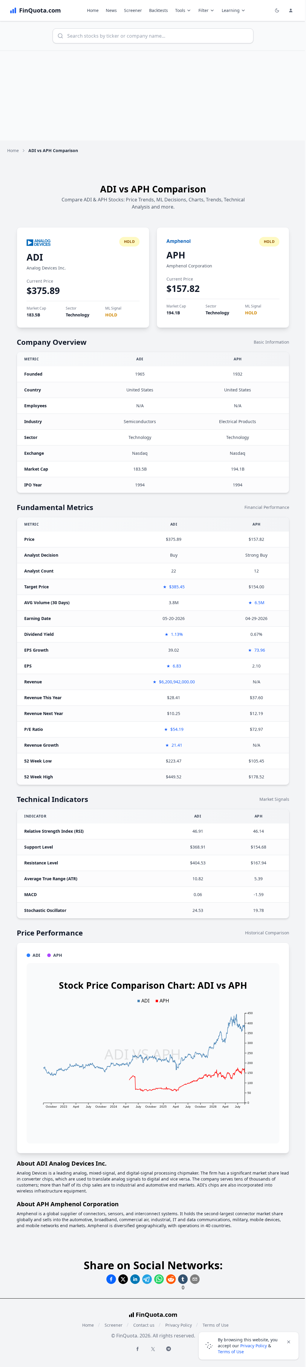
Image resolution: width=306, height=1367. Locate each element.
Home (93, 10)
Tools (180, 10)
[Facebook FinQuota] (137, 1349)
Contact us (143, 1325)
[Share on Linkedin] (135, 1279)
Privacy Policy (178, 1325)
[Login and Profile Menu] (290, 10)
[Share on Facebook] (111, 1279)
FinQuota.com (157, 1315)
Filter (203, 10)
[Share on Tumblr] (183, 1279)
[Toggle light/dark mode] (277, 10)
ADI (35, 257)
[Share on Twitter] (123, 1279)
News (111, 10)
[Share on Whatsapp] (159, 1279)
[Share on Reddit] (171, 1279)
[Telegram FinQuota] (169, 1349)
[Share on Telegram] (147, 1279)
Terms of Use (231, 1351)
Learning (231, 10)
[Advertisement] (153, 95)
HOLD (111, 315)
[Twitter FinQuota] (153, 1349)
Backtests (158, 10)
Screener (133, 10)
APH (175, 255)
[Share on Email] (195, 1279)
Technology (77, 315)
